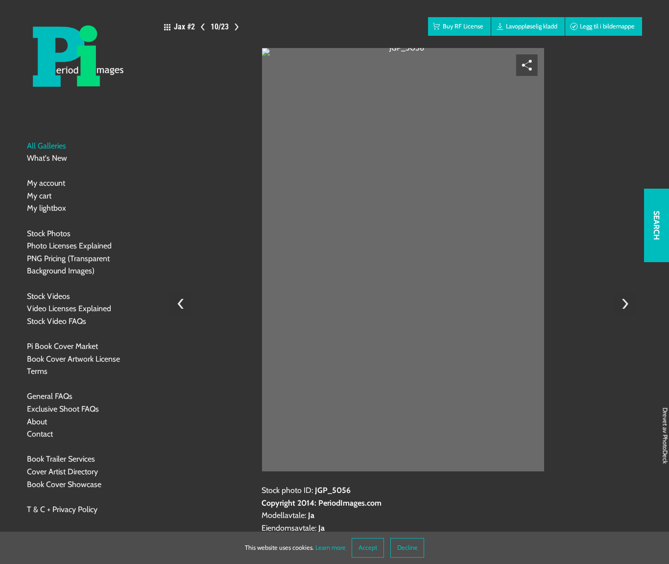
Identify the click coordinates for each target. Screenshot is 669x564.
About (37, 421)
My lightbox (46, 208)
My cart (39, 195)
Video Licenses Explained (69, 308)
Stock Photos (49, 233)
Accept (367, 547)
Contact (40, 434)
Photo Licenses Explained (69, 245)
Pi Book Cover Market (62, 346)
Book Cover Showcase (64, 484)
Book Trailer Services (61, 459)
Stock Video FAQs (56, 321)
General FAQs (49, 396)
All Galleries (46, 145)
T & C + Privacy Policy (62, 509)
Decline (407, 547)
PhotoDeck (665, 449)
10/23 (220, 26)
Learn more (330, 547)
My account (46, 183)
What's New (47, 158)
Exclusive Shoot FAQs (63, 409)
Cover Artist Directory (62, 471)
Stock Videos (48, 296)
